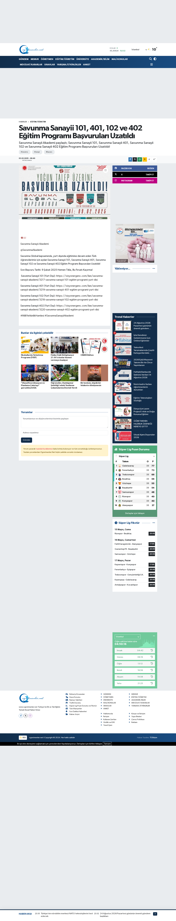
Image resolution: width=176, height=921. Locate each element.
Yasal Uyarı (107, 725)
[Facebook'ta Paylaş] (130, 159)
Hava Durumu (74, 697)
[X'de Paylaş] (135, 159)
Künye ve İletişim (138, 714)
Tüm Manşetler (75, 709)
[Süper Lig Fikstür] (154, 523)
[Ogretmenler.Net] (32, 49)
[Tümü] (154, 269)
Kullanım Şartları (109, 719)
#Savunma (24, 152)
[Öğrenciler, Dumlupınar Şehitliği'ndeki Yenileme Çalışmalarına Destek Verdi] (64, 373)
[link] (23, 237)
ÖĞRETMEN (47, 59)
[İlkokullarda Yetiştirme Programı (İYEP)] (35, 345)
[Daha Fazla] (145, 159)
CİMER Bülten (87, 355)
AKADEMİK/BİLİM (100, 59)
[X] (25, 716)
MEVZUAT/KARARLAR (31, 64)
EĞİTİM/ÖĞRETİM (64, 59)
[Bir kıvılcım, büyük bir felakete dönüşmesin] (94, 373)
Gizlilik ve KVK (109, 722)
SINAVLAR (49, 64)
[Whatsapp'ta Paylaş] (139, 159)
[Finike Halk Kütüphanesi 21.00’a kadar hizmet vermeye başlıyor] (64, 345)
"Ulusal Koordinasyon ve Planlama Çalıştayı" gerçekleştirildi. (33, 385)
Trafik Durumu (75, 703)
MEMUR (35, 59)
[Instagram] (30, 716)
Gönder (26, 440)
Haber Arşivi (74, 714)
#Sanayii (37, 152)
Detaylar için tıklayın (134, 513)
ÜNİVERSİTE (82, 59)
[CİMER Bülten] (94, 345)
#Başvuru (49, 152)
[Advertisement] (134, 204)
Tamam (107, 744)
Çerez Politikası (137, 719)
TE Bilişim (153, 738)
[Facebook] (21, 716)
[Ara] (150, 59)
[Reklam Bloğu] (135, 243)
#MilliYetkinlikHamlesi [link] (32, 315)
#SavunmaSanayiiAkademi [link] (59, 315)
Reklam (134, 722)
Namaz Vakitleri (75, 700)
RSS (24, 738)
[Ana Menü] (151, 65)
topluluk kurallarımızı (44, 449)
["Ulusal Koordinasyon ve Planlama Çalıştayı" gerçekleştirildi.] (35, 373)
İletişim (106, 716)
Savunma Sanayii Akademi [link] (34, 244)
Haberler (23, 122)
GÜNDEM (23, 59)
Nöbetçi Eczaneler (77, 694)
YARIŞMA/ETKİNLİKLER (69, 64)
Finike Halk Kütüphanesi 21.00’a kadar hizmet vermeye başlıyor (62, 357)
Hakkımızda (108, 714)
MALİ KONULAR (120, 59)
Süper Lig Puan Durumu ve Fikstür (83, 706)
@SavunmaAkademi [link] (31, 250)
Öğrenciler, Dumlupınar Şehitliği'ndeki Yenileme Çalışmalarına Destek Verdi (64, 385)
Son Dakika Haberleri (78, 711)
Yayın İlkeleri (136, 716)
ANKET (86, 64)
